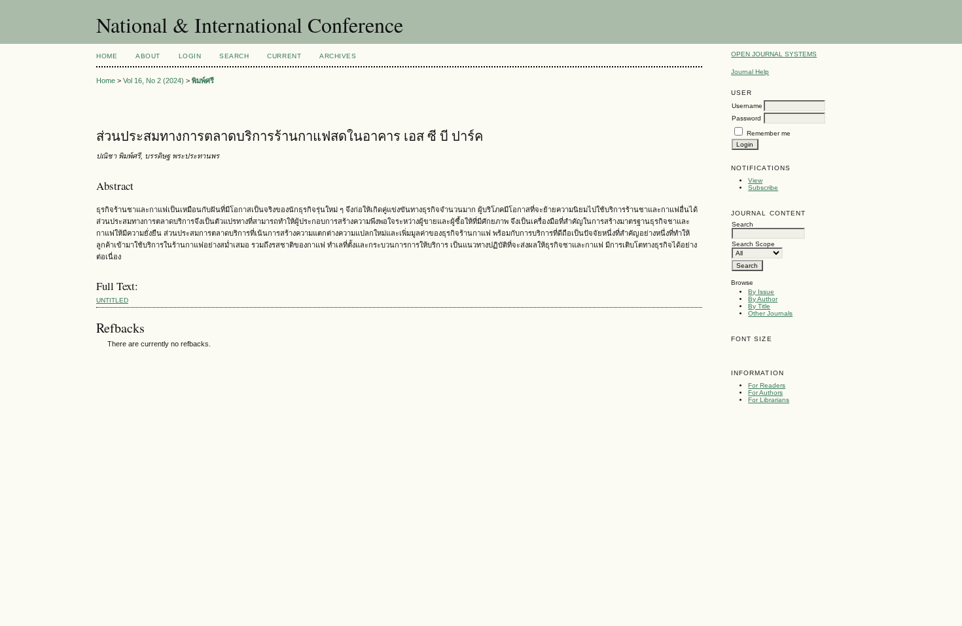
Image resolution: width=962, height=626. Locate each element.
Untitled (112, 300)
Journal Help (750, 71)
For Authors (765, 392)
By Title (759, 306)
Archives (337, 56)
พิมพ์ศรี (203, 80)
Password (746, 118)
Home (106, 56)
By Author (762, 299)
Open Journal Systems (774, 54)
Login (190, 56)
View (755, 180)
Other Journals (770, 313)
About (147, 56)
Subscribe (763, 187)
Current (284, 56)
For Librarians (768, 399)
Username (747, 105)
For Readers (766, 385)
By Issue (761, 291)
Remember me (769, 133)
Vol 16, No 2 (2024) (153, 80)
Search (234, 56)
